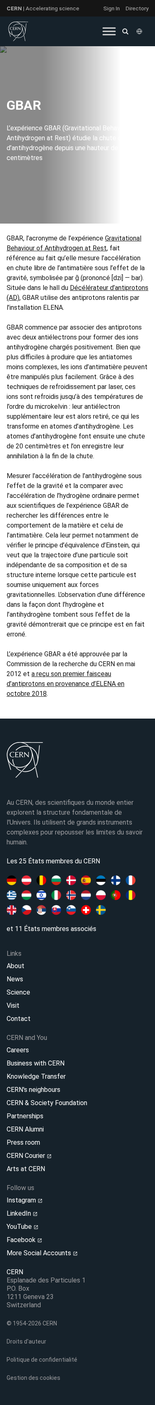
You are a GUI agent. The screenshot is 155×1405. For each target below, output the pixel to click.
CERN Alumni (25, 1129)
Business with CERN (35, 1063)
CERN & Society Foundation (47, 1103)
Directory (137, 8)
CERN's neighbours (33, 1090)
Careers (18, 1050)
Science (18, 992)
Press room (23, 1142)
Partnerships (25, 1116)
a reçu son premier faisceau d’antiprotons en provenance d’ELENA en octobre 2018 (65, 684)
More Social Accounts (40, 1253)
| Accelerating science (43, 8)
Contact (19, 1019)
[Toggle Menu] (109, 31)
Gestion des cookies (33, 1377)
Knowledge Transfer (36, 1076)
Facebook (22, 1240)
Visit (13, 1005)
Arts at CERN (26, 1169)
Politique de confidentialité (42, 1359)
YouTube (20, 1227)
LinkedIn (20, 1213)
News (15, 979)
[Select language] (140, 31)
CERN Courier (27, 1156)
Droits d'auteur (26, 1341)
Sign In (111, 8)
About (15, 966)
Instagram (22, 1200)
